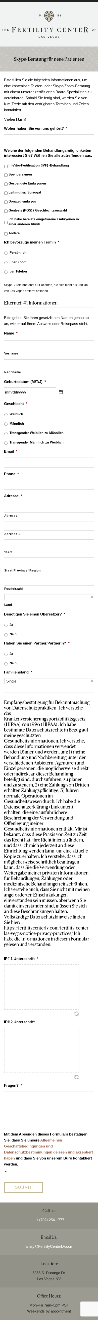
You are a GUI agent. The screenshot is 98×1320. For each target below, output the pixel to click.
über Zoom (18, 262)
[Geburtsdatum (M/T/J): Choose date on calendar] (60, 392)
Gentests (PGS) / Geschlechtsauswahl (38, 210)
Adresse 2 (12, 534)
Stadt (8, 552)
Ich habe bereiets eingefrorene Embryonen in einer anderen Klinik (44, 221)
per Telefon (18, 271)
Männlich (17, 424)
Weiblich (16, 414)
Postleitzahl (13, 588)
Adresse (11, 516)
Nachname (12, 372)
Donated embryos (22, 201)
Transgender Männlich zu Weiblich (37, 442)
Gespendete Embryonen (27, 183)
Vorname (11, 353)
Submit (23, 1187)
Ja (11, 625)
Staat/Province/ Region (22, 570)
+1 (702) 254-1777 (49, 1220)
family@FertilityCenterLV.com (49, 1246)
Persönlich (18, 252)
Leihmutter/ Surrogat (25, 192)
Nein (13, 634)
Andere (14, 233)
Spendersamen (20, 174)
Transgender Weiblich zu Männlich (37, 433)
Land (8, 604)
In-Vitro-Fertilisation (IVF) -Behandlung (39, 165)
